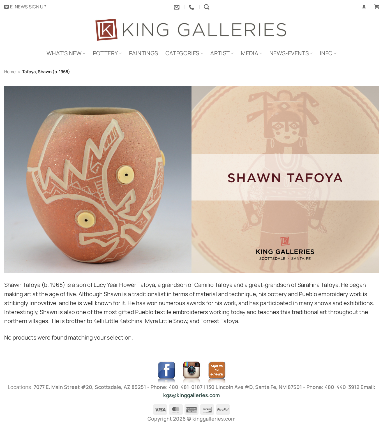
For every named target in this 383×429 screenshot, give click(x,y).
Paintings (143, 53)
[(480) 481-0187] (192, 7)
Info (326, 53)
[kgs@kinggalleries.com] (177, 7)
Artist (220, 53)
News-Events (289, 53)
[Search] (206, 6)
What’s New (64, 53)
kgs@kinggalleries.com (191, 395)
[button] (25, 7)
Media (249, 53)
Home (10, 72)
